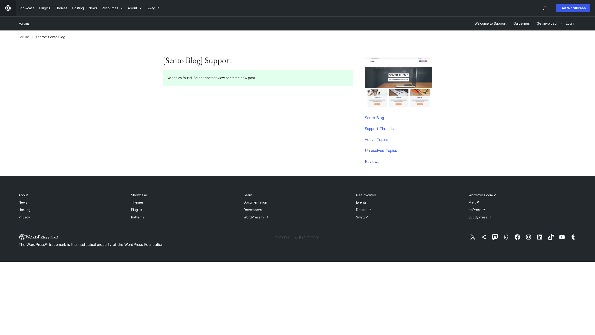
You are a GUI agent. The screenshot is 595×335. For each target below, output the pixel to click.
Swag (362, 217)
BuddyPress (480, 217)
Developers (253, 210)
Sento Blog (374, 117)
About (23, 195)
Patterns (137, 217)
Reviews (372, 161)
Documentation (255, 202)
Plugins (136, 210)
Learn (248, 195)
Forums (24, 23)
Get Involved (366, 195)
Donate (363, 210)
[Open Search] (544, 8)
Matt (474, 202)
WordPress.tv (256, 217)
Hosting (24, 210)
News (23, 202)
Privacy (24, 217)
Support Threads (379, 128)
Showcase (139, 195)
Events (361, 202)
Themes (137, 202)
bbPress (477, 210)
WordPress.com (483, 195)
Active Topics (376, 139)
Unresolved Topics (381, 150)
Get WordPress (573, 8)
